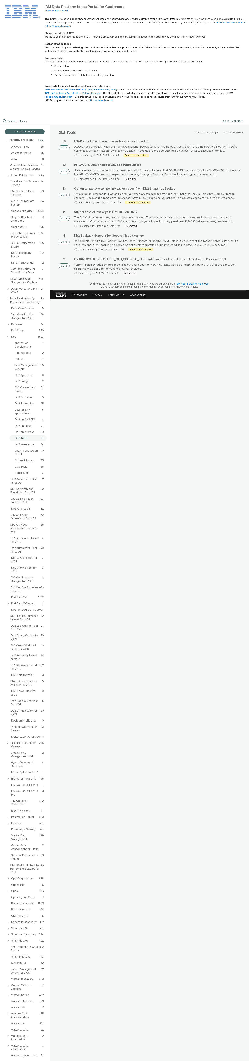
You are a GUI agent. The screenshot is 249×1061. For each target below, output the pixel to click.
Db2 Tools (108, 155)
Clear (41, 140)
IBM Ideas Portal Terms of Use (192, 283)
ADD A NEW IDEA (26, 131)
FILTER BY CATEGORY (21, 140)
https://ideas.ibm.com (58, 25)
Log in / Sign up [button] (231, 120)
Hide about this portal (56, 10)
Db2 (99, 155)
